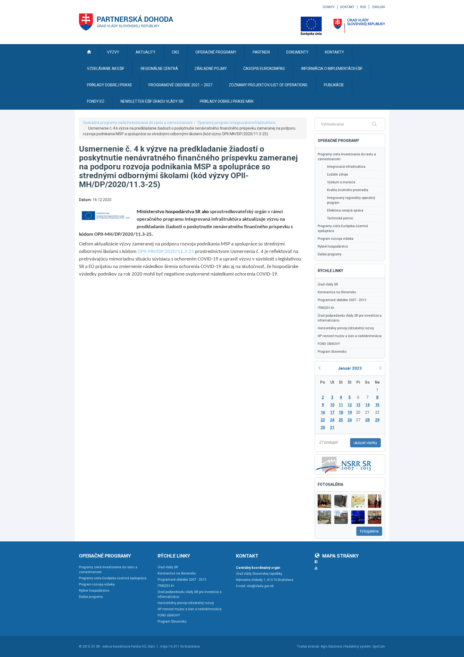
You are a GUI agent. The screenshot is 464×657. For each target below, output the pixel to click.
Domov (329, 7)
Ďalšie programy (330, 254)
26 (349, 420)
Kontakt (347, 7)
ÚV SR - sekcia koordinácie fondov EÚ (118, 646)
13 (358, 405)
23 (323, 420)
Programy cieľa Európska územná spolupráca (343, 228)
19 (349, 412)
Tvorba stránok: (308, 646)
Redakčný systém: (358, 646)
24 (332, 420)
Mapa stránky (340, 556)
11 (341, 405)
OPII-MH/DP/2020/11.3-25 (165, 251)
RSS (363, 7)
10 (332, 405)
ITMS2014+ (326, 308)
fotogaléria (369, 531)
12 (349, 405)
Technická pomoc (340, 218)
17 (332, 412)
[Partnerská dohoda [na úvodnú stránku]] (126, 22)
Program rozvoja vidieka (335, 239)
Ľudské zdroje (337, 174)
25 (341, 420)
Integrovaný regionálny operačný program (351, 200)
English (378, 7)
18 (341, 412)
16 (323, 412)
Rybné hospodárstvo (333, 246)
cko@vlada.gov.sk (260, 586)
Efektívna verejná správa (345, 210)
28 (367, 420)
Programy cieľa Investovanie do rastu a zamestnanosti (347, 156)
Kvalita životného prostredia (347, 190)
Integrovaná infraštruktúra (346, 167)
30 (323, 427)
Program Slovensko (332, 352)
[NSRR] (343, 464)
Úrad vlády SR (328, 284)
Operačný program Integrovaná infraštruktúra (236, 122)
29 (377, 420)
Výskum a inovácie (341, 182)
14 (367, 405)
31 (332, 427)
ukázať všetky (365, 443)
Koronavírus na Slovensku (337, 292)
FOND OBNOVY (329, 344)
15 (377, 405)
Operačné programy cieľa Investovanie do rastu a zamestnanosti (138, 122)
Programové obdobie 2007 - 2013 (342, 300)
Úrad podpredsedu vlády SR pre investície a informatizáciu (350, 318)
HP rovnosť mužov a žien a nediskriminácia (350, 336)
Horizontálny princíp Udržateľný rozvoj (346, 328)
